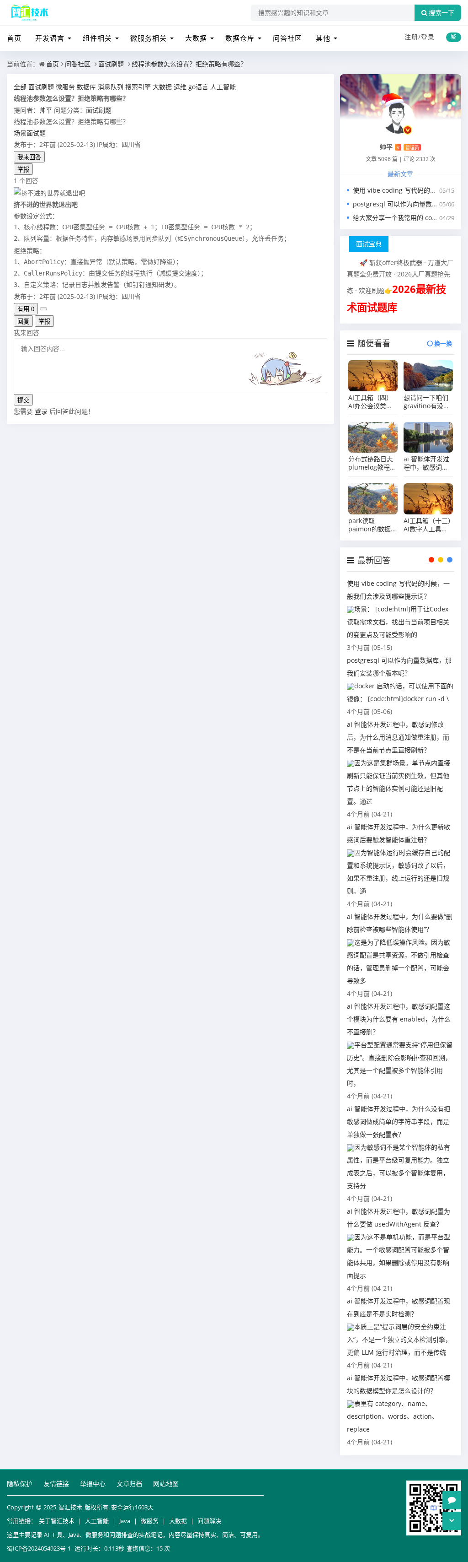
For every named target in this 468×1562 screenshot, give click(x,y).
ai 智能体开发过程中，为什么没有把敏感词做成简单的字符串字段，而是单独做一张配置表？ (398, 1121)
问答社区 (287, 38)
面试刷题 (111, 63)
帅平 (45, 110)
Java (124, 1521)
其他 (323, 38)
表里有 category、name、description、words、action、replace (392, 1416)
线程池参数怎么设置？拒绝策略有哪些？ (189, 63)
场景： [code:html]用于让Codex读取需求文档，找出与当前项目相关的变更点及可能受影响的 (398, 622)
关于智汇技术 (56, 1521)
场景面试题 (30, 133)
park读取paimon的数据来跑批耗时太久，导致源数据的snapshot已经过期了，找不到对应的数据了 (372, 525)
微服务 (150, 1521)
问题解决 (209, 1521)
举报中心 (93, 1483)
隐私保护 (19, 1483)
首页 (14, 38)
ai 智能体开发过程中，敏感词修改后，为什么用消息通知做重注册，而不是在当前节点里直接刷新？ (426, 463)
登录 (428, 36)
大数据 (196, 38)
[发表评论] (451, 1500)
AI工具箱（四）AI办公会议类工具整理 (370, 402)
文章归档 (129, 1483)
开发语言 (49, 38)
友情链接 (56, 1483)
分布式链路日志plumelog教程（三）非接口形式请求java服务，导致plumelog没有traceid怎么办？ (371, 463)
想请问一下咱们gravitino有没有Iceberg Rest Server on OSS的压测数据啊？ (427, 402)
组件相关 (97, 38)
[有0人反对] (43, 309)
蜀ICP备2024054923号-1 (39, 1548)
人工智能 (97, 1521)
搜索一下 (441, 12)
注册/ (412, 36)
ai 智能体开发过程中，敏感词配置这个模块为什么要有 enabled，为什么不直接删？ (399, 1019)
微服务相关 (148, 38)
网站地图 (166, 1483)
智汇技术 (70, 1507)
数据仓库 (240, 38)
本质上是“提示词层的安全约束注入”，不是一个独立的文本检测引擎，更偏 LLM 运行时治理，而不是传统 (399, 1339)
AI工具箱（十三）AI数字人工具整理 (427, 525)
